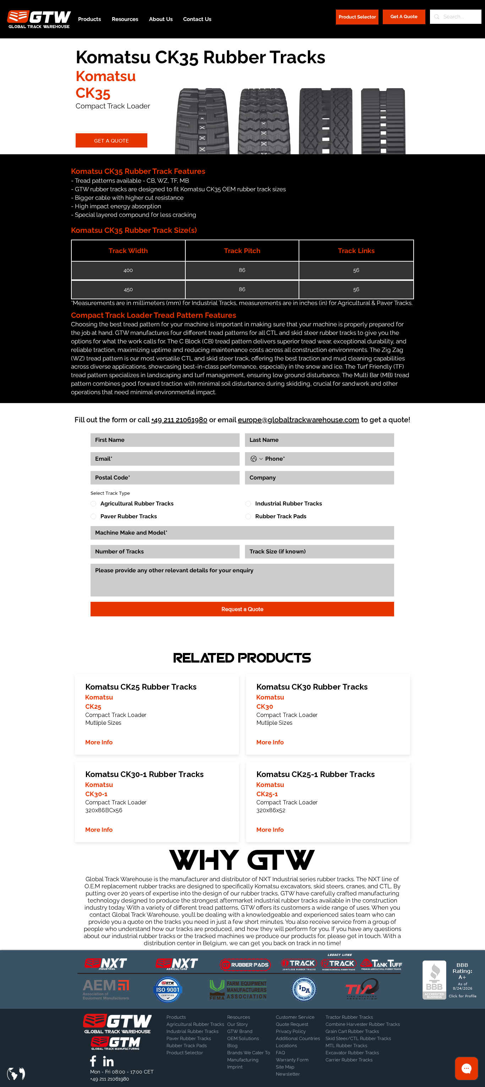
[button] (16, 1074)
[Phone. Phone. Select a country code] (257, 459)
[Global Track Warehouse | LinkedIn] (108, 1061)
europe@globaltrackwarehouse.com (298, 420)
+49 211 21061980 (179, 420)
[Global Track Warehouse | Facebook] (93, 1061)
